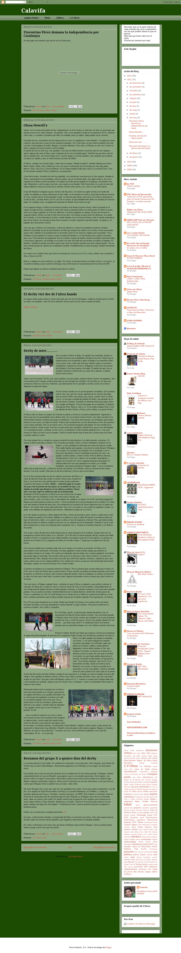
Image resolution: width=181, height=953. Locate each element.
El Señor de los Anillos (139, 792)
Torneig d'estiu (141, 864)
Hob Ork (141, 376)
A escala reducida (135, 463)
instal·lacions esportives (134, 820)
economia (153, 782)
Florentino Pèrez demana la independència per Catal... (138, 124)
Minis (47, 18)
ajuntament (140, 750)
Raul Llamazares (135, 276)
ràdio (155, 855)
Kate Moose (135, 832)
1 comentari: (57, 275)
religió (132, 857)
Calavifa (33, 10)
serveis (127, 860)
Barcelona (128, 763)
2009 (129, 165)
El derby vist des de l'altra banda (50, 294)
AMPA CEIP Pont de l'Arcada (140, 220)
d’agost (133, 98)
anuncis (144, 758)
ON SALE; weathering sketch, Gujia (145, 507)
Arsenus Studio (134, 664)
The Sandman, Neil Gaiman (138, 235)
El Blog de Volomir (136, 343)
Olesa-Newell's (35, 125)
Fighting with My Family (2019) (139, 212)
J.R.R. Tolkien (137, 822)
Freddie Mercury (149, 802)
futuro (138, 805)
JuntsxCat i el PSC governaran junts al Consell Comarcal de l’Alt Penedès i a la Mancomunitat (140, 199)
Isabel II (141, 554)
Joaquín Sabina (130, 825)
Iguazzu (130, 452)
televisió (131, 862)
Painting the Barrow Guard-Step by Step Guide (146, 358)
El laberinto (145, 789)
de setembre (135, 94)
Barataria (131, 328)
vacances (142, 869)
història (126, 815)
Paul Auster (140, 849)
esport (146, 794)
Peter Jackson (139, 852)
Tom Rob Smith (148, 862)
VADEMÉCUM (133, 482)
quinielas (149, 855)
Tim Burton (139, 862)
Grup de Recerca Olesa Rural (141, 256)
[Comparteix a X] (75, 106)
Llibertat (144, 837)
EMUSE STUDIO (134, 522)
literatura (136, 836)
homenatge (141, 815)
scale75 (154, 857)
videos (54, 110)
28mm (126, 750)
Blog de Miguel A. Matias (139, 572)
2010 (129, 162)
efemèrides (144, 787)
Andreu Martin (147, 756)
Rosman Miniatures (136, 684)
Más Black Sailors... (146, 574)
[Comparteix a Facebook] (78, 106)
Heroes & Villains (135, 631)
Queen (143, 855)
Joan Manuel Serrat (150, 822)
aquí (64, 812)
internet (127, 822)
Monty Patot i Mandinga (138, 300)
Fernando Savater (142, 799)
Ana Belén (136, 756)
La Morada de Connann (138, 644)
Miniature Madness (136, 413)
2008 (129, 169)
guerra (146, 813)
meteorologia (130, 842)
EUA (155, 797)
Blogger (108, 947)
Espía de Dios (138, 794)
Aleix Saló (146, 753)
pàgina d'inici (31, 18)
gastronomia (128, 808)
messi (154, 839)
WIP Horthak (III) (145, 696)
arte (149, 758)
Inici (70, 847)
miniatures (137, 844)
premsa (136, 855)
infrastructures (151, 818)
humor (40, 110)
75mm (132, 750)
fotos (137, 801)
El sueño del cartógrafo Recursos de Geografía (138, 244)
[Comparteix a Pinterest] (80, 106)
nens (155, 844)
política (47, 110)
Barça (155, 761)
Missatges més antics (104, 847)
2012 (129, 76)
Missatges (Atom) (75, 856)
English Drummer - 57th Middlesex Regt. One (146, 437)
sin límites (147, 859)
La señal (149, 834)
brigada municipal (148, 763)
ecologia (146, 782)
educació (134, 787)
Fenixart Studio (134, 592)
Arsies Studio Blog (136, 374)
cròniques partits (48, 279)
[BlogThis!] (72, 106)
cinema (154, 769)
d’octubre (134, 90)
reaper (126, 857)
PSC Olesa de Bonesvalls (139, 194)
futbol (35, 110)
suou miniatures (135, 433)
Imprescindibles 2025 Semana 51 (140, 346)
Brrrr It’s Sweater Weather (137, 455)
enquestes (128, 794)
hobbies (133, 815)
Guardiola (140, 812)
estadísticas (129, 797)
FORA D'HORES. (134, 320)
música (145, 844)
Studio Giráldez (134, 502)
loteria (149, 837)
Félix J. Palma (129, 799)
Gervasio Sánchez (142, 810)
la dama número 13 (138, 834)
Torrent (130, 867)
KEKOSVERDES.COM (137, 727)
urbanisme (153, 867)
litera (129, 837)
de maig (133, 110)
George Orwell (129, 810)
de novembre (136, 87)
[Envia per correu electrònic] (70, 106)
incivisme (134, 818)
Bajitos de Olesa (135, 210)
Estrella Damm (149, 797)
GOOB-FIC (132, 308)
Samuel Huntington (144, 857)
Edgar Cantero (129, 784)
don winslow (146, 780)
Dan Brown (136, 777)
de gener (134, 157)
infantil (142, 817)
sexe (133, 860)
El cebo (152, 787)
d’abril (132, 114)
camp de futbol (141, 769)
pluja (155, 852)
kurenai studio (134, 714)
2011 (129, 79)
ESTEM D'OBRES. (135, 258)
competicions (143, 771)
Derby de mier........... (40, 350)
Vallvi (149, 869)
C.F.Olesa (74, 18)
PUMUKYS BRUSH (135, 694)
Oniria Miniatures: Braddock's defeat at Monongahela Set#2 (146, 537)
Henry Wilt (153, 812)
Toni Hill (132, 864)
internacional (152, 820)
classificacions (130, 771)
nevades (127, 847)
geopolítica (153, 808)
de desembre (136, 83)
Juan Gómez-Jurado (146, 829)
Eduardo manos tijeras (143, 784)
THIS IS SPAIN (133, 186)
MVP (151, 844)
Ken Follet (144, 832)
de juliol (133, 102)
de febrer (134, 153)
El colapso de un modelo (137, 248)
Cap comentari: (58, 106)
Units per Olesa (134, 289)
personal (128, 851)
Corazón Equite (133, 686)
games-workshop (150, 805)
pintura (146, 852)
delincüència (148, 777)
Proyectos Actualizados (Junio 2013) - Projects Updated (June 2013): (146, 651)
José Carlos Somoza (142, 827)
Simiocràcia (139, 859)
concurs (154, 772)
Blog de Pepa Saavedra (138, 611)
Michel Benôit (144, 842)
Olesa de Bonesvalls (141, 847)
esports (153, 794)
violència (127, 874)
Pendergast (153, 849)
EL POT (130, 184)
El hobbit (138, 789)
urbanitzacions (130, 869)
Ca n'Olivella (145, 766)
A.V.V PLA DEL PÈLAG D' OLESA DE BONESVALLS (139, 267)
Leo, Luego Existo (136, 233)
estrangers (139, 797)
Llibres (60, 18)
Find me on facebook (135, 524)
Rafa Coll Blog (134, 393)
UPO (146, 867)
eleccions (153, 792)
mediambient (146, 839)
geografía (145, 808)
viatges (148, 872)
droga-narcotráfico (136, 782)
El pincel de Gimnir (136, 354)
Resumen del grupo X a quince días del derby (60, 758)
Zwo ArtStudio (134, 722)
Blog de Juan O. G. (136, 552)
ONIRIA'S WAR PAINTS (137, 532)
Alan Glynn (137, 753)
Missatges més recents (35, 847)
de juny (133, 106)
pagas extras (132, 292)
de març (133, 117)
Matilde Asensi (135, 839)
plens (151, 852)
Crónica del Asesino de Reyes (135, 774)
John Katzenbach (144, 825)
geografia (137, 808)
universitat (138, 867)
